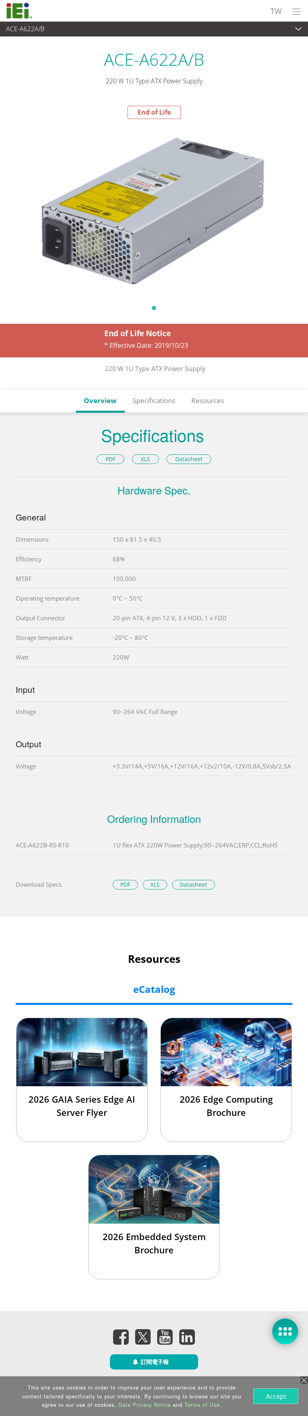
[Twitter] (143, 1334)
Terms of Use (202, 1404)
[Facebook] (121, 1337)
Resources (207, 400)
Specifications (154, 400)
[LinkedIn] (187, 1337)
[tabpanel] (154, 209)
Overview (100, 400)
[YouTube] (165, 1337)
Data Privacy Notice (144, 1404)
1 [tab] (154, 308)
